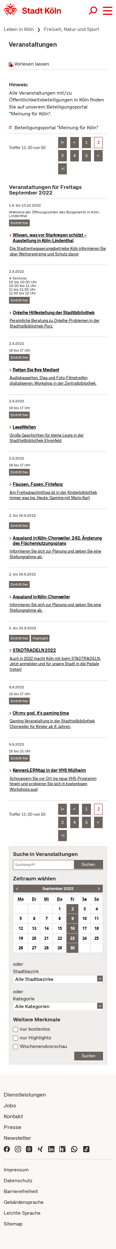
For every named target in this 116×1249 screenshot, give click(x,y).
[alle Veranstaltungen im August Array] (17, 888)
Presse (12, 1127)
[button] (107, 11)
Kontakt (13, 1116)
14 (46, 928)
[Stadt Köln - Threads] (29, 1148)
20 (34, 938)
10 (84, 918)
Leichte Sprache (22, 1213)
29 (60, 948)
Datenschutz (18, 1180)
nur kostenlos (35, 1029)
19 (21, 938)
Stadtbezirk (26, 968)
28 (46, 948)
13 (34, 928)
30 (72, 948)
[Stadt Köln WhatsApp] (74, 1148)
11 (96, 918)
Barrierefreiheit (21, 1191)
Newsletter (17, 1137)
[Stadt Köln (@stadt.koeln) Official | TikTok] (86, 1148)
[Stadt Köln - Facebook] (7, 1148)
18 (96, 928)
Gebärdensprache (24, 1202)
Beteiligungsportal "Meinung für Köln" (56, 127)
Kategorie (24, 995)
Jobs (10, 1105)
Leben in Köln (19, 29)
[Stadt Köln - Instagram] (18, 1148)
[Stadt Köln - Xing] (40, 1148)
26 (21, 948)
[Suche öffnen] (93, 11)
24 (84, 938)
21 (46, 938)
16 (72, 928)
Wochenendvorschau (43, 1046)
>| (62, 168)
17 (84, 928)
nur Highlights (35, 1037)
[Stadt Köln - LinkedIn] (51, 1148)
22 (60, 938)
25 (96, 938)
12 (21, 928)
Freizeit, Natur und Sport (71, 29)
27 (34, 948)
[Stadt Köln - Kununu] (62, 1148)
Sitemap (13, 1224)
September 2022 (58, 888)
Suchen (88, 864)
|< (62, 142)
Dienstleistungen (25, 1094)
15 (60, 928)
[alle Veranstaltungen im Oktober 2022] (99, 888)
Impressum (16, 1169)
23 (72, 938)
